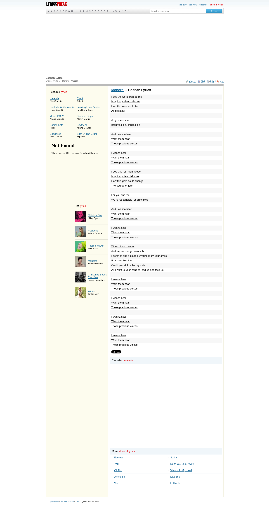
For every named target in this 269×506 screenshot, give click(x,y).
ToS (77, 502)
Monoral (117, 90)
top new (193, 5)
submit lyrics (217, 5)
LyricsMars (54, 502)
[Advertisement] (135, 37)
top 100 (183, 5)
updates (203, 5)
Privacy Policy (67, 502)
